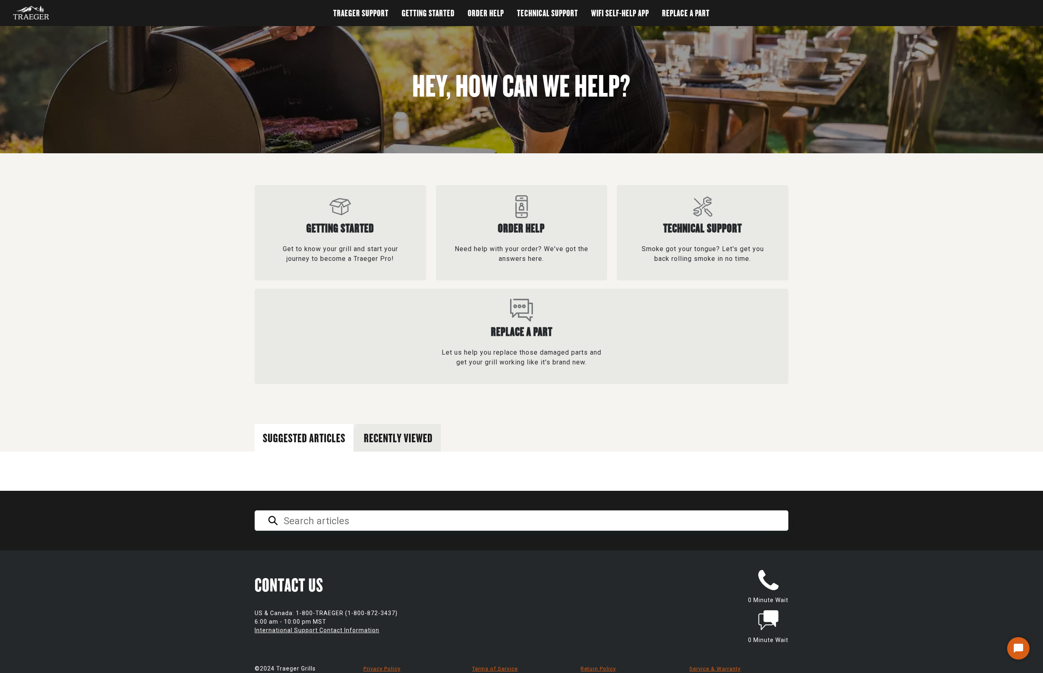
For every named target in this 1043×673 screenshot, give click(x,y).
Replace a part (686, 13)
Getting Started (428, 13)
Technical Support (547, 13)
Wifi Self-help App (620, 13)
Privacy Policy (381, 669)
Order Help (486, 13)
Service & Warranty (715, 669)
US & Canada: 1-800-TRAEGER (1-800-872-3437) (326, 613)
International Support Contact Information (317, 630)
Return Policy (598, 669)
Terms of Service (495, 669)
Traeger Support (361, 13)
